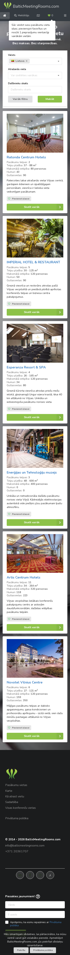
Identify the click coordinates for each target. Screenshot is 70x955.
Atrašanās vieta (17, 69)
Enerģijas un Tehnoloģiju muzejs (32, 472)
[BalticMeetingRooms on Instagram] (40, 875)
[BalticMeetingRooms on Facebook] (30, 875)
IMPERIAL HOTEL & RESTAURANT (33, 262)
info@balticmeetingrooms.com (24, 845)
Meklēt (50, 99)
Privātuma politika (16, 818)
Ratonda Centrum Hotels (26, 157)
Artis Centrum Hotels (23, 577)
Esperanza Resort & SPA (26, 367)
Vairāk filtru (20, 99)
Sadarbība (11, 802)
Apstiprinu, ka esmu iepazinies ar (35, 924)
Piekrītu (21, 950)
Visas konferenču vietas (20, 808)
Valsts (11, 55)
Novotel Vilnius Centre (25, 682)
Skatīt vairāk (32, 207)
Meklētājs (23, 15)
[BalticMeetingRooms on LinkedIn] (20, 875)
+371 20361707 (16, 851)
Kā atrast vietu (14, 796)
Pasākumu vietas (16, 785)
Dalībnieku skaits (18, 83)
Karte (8, 791)
